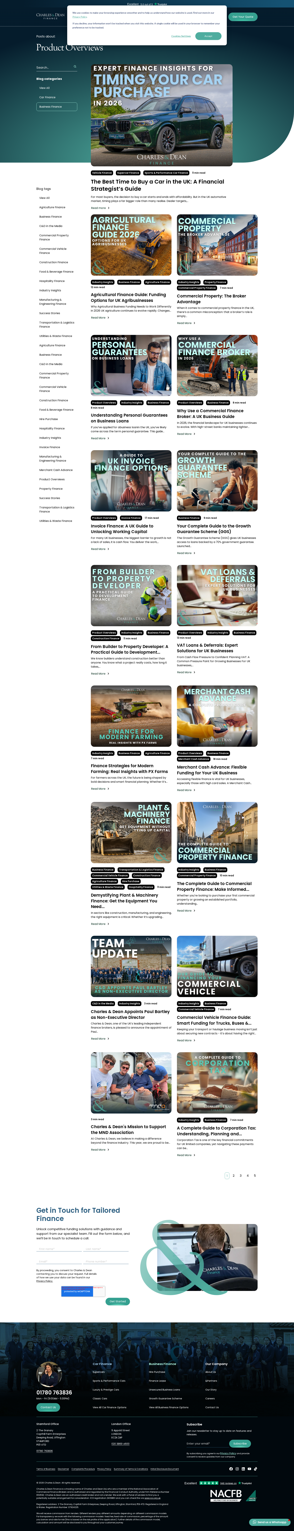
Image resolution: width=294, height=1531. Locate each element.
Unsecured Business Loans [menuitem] (164, 1389)
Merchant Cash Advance (56, 470)
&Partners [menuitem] (211, 1381)
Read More (98, 318)
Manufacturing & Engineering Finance (52, 302)
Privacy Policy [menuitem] (104, 1468)
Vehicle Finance (102, 173)
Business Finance (50, 107)
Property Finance (51, 489)
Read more (98, 208)
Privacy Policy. (44, 1281)
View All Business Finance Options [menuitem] (169, 1407)
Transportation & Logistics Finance (56, 325)
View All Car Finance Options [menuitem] (109, 1407)
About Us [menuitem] (210, 1372)
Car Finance (47, 97)
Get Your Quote (243, 17)
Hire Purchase (48, 419)
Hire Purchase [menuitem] (157, 1372)
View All (44, 88)
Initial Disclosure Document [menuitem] (165, 1468)
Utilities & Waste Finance (55, 336)
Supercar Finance (128, 173)
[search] (75, 66)
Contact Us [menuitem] (212, 1407)
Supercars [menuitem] (99, 1372)
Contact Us (48, 1407)
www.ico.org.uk (152, 1498)
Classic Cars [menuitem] (100, 1398)
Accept (208, 36)
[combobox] (56, 67)
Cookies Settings (181, 36)
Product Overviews (52, 479)
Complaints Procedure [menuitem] (83, 1468)
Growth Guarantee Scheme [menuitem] (165, 1398)
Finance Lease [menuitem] (157, 1381)
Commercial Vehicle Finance (53, 251)
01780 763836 (44, 1451)
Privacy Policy (79, 16)
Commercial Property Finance (54, 237)
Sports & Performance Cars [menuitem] (109, 1381)
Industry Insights (50, 290)
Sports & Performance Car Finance (166, 173)
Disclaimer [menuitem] (63, 1468)
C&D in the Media (50, 226)
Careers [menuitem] (210, 1398)
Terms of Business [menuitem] (45, 1468)
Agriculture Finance (52, 207)
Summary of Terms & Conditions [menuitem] (131, 1468)
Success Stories (49, 313)
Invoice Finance (49, 447)
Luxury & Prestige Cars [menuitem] (106, 1389)
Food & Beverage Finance (56, 272)
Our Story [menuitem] (211, 1389)
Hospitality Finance (52, 281)
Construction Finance (53, 262)
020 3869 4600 (120, 1444)
